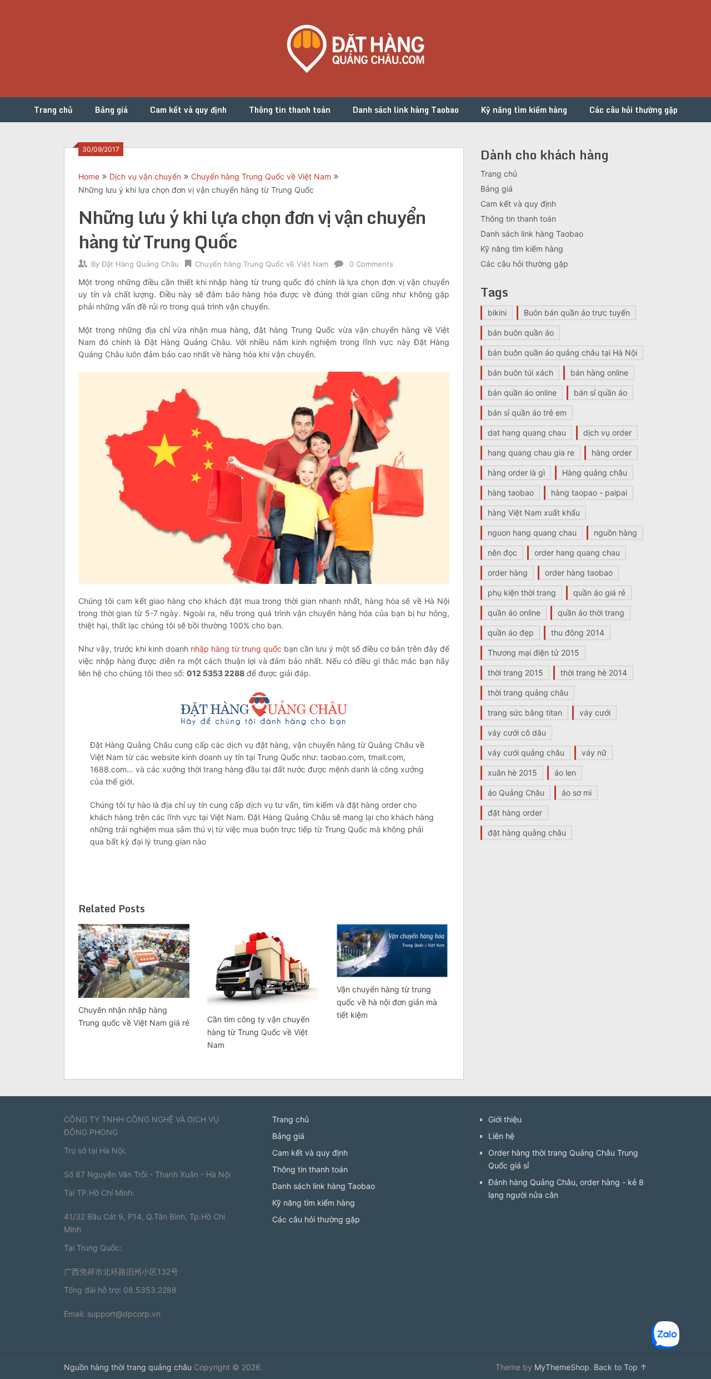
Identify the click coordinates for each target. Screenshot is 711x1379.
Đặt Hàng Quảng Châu (140, 263)
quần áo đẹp (511, 632)
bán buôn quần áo (521, 332)
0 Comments (371, 263)
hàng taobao (511, 492)
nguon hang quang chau (532, 532)
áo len (565, 772)
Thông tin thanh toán (290, 109)
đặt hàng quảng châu (527, 832)
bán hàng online (599, 372)
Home (88, 176)
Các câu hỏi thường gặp (633, 109)
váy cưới (594, 712)
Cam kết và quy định (188, 109)
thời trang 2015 (515, 672)
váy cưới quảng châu (526, 752)
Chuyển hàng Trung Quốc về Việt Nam (261, 176)
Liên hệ (501, 1136)
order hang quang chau (577, 552)
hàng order (612, 452)
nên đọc (502, 552)
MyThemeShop (561, 1367)
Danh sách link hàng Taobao (406, 109)
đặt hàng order (515, 812)
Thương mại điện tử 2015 (533, 652)
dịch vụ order (607, 432)
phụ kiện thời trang (522, 592)
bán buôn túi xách (520, 372)
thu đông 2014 (577, 632)
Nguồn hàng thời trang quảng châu (128, 1367)
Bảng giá (111, 109)
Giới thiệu (505, 1119)
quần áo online (514, 612)
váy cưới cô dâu (517, 732)
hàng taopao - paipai (589, 492)
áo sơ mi (577, 792)
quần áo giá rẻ (599, 592)
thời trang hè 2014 (593, 672)
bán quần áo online (522, 392)
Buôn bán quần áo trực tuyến (577, 312)
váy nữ (594, 752)
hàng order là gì (516, 472)
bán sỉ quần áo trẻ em (527, 412)
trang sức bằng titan (525, 712)
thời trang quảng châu (528, 692)
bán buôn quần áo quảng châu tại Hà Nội (562, 352)
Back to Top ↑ (620, 1367)
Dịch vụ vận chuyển (145, 176)
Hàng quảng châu (594, 472)
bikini (497, 312)
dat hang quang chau (527, 432)
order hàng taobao (579, 572)
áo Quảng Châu (516, 792)
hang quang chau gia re (531, 452)
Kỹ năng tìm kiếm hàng (524, 109)
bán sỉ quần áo (600, 392)
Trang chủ (53, 109)
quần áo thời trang (591, 612)
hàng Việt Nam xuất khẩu (534, 512)
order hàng (508, 572)
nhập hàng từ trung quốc (236, 648)
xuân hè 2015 (512, 772)
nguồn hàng (615, 532)
